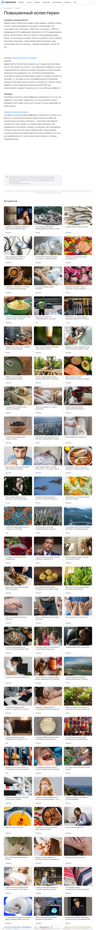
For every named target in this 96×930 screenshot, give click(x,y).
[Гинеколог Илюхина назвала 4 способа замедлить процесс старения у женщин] (48, 881)
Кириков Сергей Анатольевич (24, 58)
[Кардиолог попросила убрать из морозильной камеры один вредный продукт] (18, 220)
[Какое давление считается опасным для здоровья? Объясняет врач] (18, 250)
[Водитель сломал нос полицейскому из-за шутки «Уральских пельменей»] (48, 310)
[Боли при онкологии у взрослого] (18, 671)
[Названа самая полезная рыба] (78, 220)
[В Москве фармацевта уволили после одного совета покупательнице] (18, 791)
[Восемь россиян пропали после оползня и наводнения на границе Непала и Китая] (48, 431)
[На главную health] (10, 2)
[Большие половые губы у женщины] (48, 280)
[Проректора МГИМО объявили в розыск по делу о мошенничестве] (78, 911)
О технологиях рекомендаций (81, 928)
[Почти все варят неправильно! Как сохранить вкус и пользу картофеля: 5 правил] (18, 310)
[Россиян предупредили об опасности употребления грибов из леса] (18, 641)
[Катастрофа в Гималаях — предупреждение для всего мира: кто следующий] (48, 220)
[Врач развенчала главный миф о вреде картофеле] (18, 581)
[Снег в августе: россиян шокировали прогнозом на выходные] (48, 521)
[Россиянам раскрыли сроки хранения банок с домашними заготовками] (78, 731)
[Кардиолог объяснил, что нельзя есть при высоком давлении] (18, 280)
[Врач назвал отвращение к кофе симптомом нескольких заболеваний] (18, 461)
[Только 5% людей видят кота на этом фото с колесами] (18, 521)
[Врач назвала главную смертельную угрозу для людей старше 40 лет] (78, 370)
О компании (9, 928)
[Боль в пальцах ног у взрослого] (78, 611)
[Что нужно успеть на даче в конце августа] (78, 761)
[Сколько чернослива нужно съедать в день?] (18, 431)
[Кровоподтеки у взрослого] (78, 851)
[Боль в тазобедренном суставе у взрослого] (48, 611)
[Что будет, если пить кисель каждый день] (18, 551)
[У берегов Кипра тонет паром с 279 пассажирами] (78, 791)
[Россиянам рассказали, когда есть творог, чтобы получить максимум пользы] (48, 250)
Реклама (16, 928)
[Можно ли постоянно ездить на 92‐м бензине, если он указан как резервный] (18, 761)
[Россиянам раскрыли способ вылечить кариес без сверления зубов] (48, 761)
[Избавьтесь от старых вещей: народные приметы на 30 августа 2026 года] (78, 310)
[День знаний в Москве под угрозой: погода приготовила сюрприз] (18, 491)
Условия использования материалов (51, 928)
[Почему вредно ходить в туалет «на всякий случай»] (78, 551)
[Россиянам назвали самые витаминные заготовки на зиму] (48, 581)
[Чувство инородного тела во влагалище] (48, 401)
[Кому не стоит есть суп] (18, 821)
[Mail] (3, 2)
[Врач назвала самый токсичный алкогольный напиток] (48, 340)
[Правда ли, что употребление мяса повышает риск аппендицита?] (48, 821)
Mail (3, 928)
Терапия (17, 8)
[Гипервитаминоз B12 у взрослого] (78, 641)
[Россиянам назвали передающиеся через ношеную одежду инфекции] (78, 881)
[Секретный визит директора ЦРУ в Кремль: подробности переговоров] (48, 551)
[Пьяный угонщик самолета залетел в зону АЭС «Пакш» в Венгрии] (48, 491)
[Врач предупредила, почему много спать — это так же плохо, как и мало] (48, 461)
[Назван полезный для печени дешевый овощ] (78, 250)
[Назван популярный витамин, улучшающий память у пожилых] (48, 370)
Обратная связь (66, 928)
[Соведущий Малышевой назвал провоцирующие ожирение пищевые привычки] (48, 731)
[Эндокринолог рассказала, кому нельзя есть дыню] (78, 491)
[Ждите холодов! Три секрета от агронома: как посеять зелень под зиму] (78, 701)
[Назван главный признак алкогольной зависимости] (78, 401)
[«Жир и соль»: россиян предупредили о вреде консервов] (18, 370)
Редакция (36, 928)
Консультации (8, 8)
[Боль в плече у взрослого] (78, 821)
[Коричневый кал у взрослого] (78, 431)
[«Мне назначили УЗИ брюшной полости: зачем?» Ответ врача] (18, 881)
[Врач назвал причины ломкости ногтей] (18, 851)
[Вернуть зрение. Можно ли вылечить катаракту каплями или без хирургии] (48, 851)
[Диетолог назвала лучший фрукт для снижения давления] (78, 581)
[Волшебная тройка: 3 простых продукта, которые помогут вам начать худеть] (78, 461)
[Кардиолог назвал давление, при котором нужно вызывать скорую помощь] (78, 340)
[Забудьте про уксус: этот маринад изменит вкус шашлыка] (18, 340)
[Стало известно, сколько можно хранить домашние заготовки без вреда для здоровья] (48, 671)
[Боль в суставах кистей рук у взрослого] (18, 611)
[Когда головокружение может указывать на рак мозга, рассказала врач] (48, 911)
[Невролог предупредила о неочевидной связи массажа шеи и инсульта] (48, 701)
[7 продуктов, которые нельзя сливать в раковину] (18, 401)
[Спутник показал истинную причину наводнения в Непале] (78, 671)
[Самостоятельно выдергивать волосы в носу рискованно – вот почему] (48, 791)
